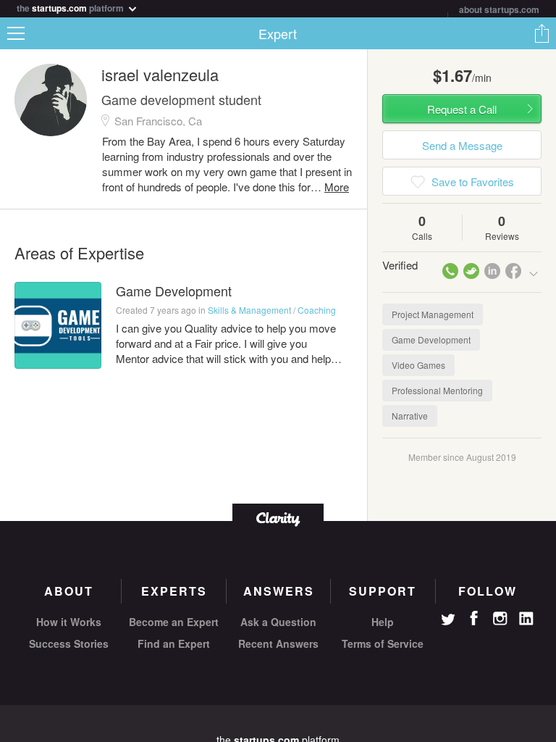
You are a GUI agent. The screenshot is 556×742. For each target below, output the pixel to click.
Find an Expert (174, 643)
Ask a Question (278, 621)
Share (541, 33)
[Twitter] (448, 621)
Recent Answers (278, 643)
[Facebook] (474, 618)
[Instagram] (500, 619)
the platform (71, 6)
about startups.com (499, 9)
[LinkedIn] (526, 619)
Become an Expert (174, 621)
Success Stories (69, 643)
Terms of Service (383, 643)
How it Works (68, 621)
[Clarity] (278, 518)
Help (382, 621)
